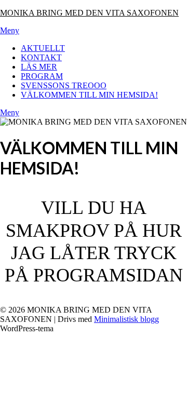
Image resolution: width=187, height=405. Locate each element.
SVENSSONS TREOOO (63, 85)
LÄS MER (39, 66)
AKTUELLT (43, 48)
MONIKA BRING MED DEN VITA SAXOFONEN (89, 12)
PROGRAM (42, 76)
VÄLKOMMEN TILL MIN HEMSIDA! (89, 94)
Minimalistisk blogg (126, 319)
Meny (9, 30)
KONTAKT (41, 57)
